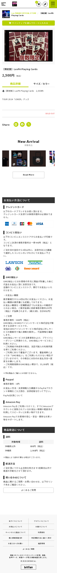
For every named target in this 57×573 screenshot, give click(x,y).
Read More (28, 174)
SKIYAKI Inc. (31, 561)
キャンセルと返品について (15, 532)
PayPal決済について (13, 395)
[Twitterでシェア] (28, 124)
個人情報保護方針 (15, 538)
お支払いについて (15, 526)
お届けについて (41, 526)
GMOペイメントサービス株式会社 (26, 328)
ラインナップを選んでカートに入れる (29, 22)
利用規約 (41, 532)
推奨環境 (41, 543)
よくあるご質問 (28, 490)
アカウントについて (41, 521)
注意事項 (29, 337)
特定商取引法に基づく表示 (41, 538)
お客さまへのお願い (15, 543)
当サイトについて (15, 521)
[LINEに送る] (16, 124)
